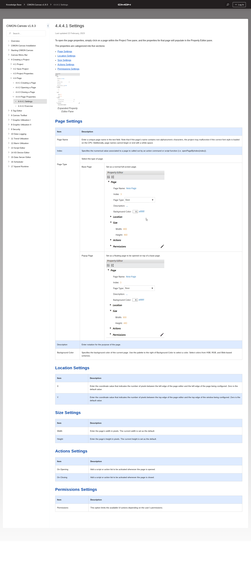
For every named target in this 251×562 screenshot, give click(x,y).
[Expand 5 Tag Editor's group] (8, 110)
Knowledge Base (13, 4)
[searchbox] (26, 33)
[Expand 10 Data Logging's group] (8, 134)
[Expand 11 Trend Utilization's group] (8, 138)
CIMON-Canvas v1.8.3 (37, 4)
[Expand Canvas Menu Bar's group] (8, 55)
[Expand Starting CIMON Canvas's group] (8, 50)
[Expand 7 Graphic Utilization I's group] (8, 120)
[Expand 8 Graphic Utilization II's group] (8, 124)
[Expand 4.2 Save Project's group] (11, 69)
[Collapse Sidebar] (48, 273)
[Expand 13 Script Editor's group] (8, 148)
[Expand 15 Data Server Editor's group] (8, 157)
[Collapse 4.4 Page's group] (11, 78)
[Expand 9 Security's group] (8, 129)
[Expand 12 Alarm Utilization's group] (8, 143)
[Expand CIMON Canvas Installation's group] (8, 45)
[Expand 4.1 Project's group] (11, 64)
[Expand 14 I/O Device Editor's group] (8, 152)
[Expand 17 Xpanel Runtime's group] (8, 166)
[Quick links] (124, 5)
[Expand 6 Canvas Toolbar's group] (8, 115)
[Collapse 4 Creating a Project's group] (8, 59)
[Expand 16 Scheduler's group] (8, 161)
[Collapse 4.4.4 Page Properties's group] (13, 96)
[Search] (228, 5)
